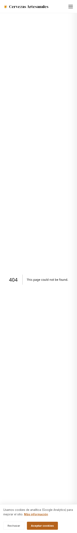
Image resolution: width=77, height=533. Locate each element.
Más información (36, 514)
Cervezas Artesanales (25, 6)
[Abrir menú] (71, 6)
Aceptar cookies (42, 525)
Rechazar (14, 525)
